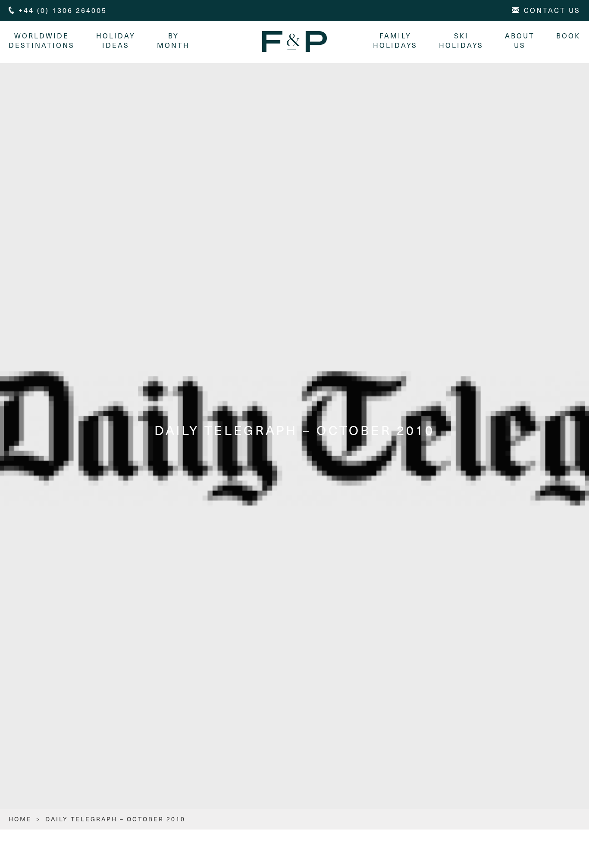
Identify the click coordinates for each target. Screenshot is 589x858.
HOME (20, 819)
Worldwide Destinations (42, 40)
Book (568, 35)
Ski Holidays (461, 40)
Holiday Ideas (115, 40)
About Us (520, 40)
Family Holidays (395, 40)
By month (173, 40)
